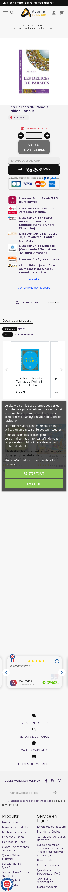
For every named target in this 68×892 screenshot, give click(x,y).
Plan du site (45, 860)
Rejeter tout (34, 473)
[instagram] (59, 781)
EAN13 (8, 334)
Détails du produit (16, 320)
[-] (21, 135)
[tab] (16, 320)
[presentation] (52, 96)
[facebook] (46, 781)
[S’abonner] (54, 793)
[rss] (52, 781)
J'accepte (34, 484)
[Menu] (5, 13)
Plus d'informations (18, 460)
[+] (47, 135)
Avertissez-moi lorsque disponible (34, 170)
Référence (9, 329)
